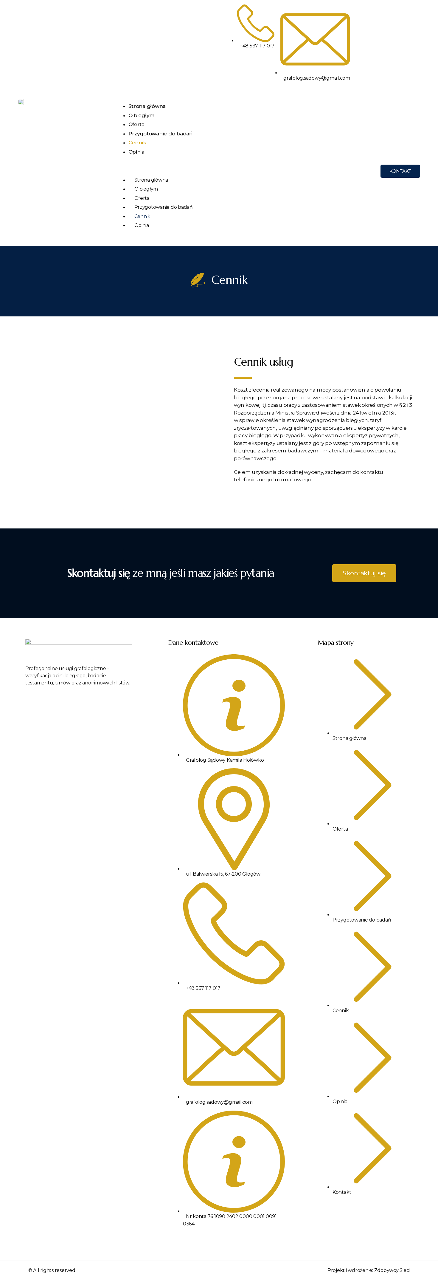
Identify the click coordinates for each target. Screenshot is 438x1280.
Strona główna (147, 106)
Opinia (136, 152)
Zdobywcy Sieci (392, 1270)
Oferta (136, 124)
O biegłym (141, 115)
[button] (243, 171)
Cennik (137, 143)
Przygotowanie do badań (160, 134)
